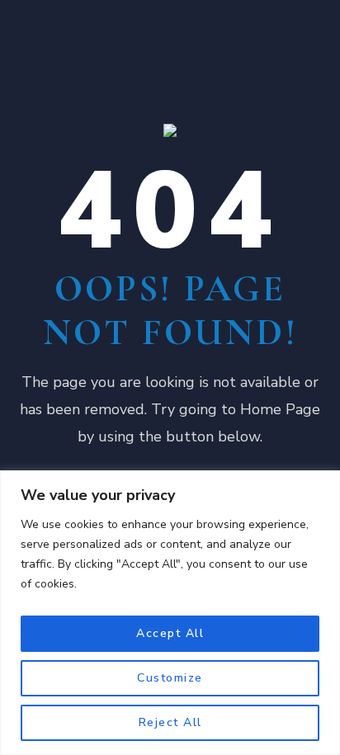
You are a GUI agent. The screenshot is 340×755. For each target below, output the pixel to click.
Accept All (170, 633)
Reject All (170, 722)
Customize (170, 678)
